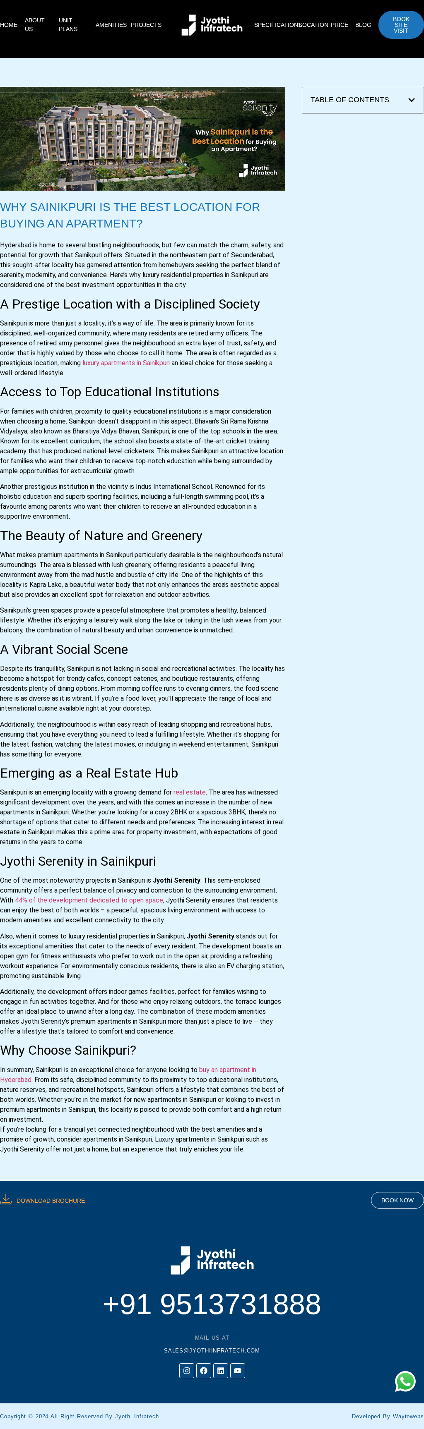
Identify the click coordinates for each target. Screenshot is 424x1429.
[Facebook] (203, 1370)
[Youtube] (237, 1370)
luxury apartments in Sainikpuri (126, 363)
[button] (411, 100)
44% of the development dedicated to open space (89, 900)
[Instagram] (186, 1370)
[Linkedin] (220, 1370)
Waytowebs (408, 1416)
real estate (189, 792)
